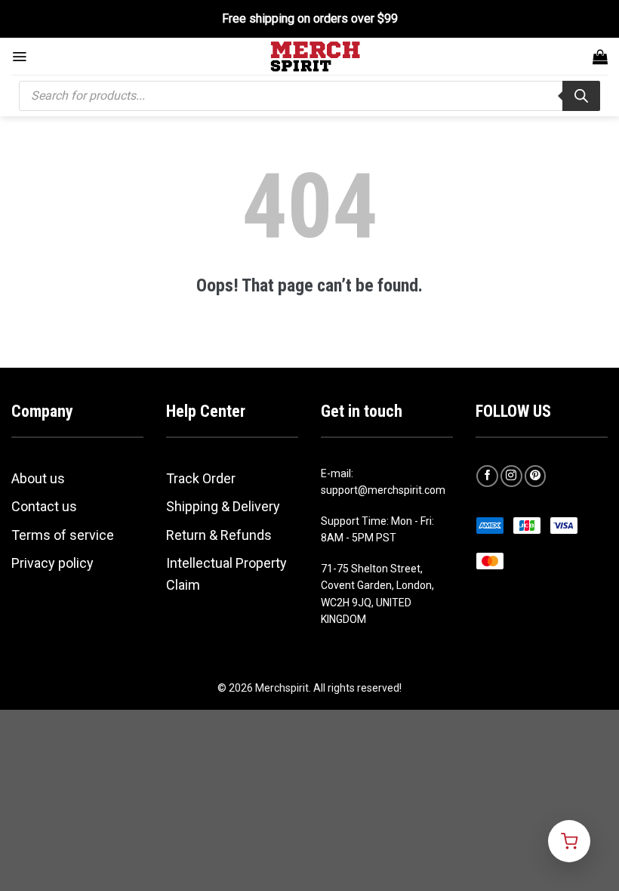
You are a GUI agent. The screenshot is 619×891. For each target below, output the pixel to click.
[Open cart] (569, 841)
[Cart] (600, 56)
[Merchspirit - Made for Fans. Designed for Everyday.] (315, 56)
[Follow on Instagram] (511, 476)
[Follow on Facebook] (487, 476)
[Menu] (19, 56)
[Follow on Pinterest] (536, 476)
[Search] (581, 96)
